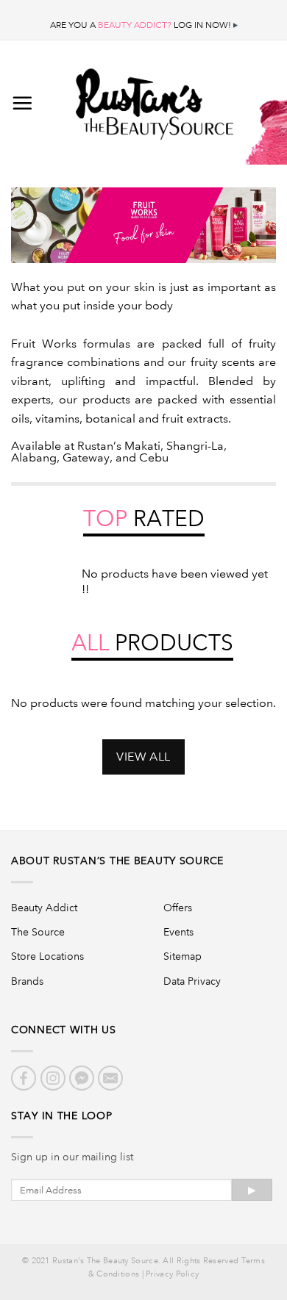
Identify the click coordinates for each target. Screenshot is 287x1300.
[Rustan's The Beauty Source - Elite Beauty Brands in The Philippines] (154, 99)
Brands (27, 981)
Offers (177, 907)
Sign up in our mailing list (72, 1157)
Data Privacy (192, 981)
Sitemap (182, 956)
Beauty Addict (44, 907)
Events (178, 931)
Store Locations (47, 956)
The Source (38, 931)
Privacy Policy (172, 1274)
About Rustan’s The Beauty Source (117, 860)
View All (143, 757)
